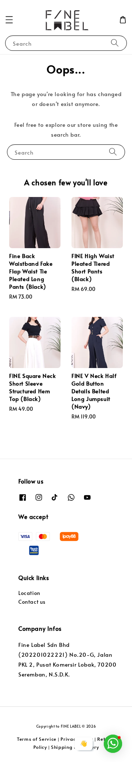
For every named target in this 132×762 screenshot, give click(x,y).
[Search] (114, 43)
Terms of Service (36, 739)
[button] (9, 20)
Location (29, 592)
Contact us (31, 601)
